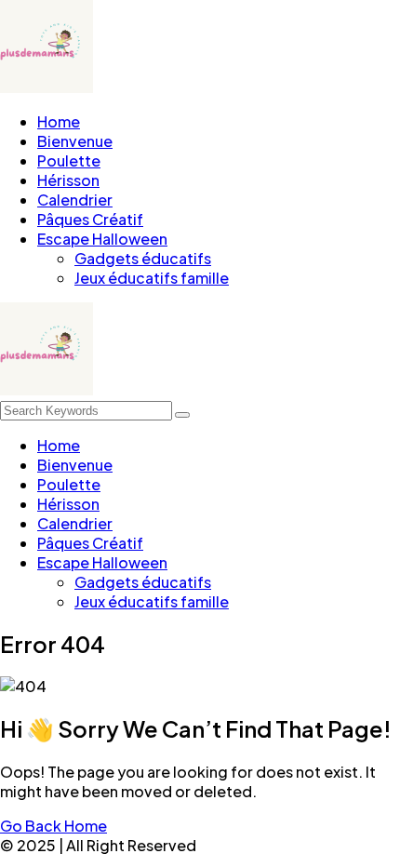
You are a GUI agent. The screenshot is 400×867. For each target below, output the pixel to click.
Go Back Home (53, 825)
